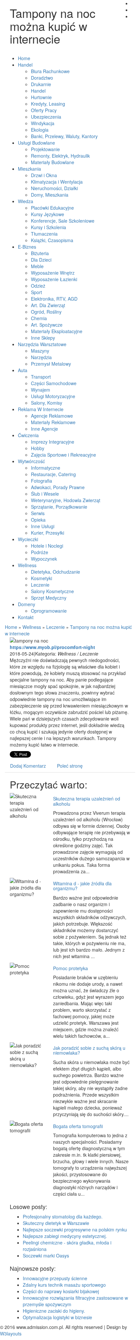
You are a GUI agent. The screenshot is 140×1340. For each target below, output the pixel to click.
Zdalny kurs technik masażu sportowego (64, 1284)
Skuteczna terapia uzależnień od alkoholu (86, 801)
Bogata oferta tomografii (78, 1126)
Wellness (31, 627)
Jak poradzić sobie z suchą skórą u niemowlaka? (89, 1050)
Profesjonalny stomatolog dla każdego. (63, 1216)
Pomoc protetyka (70, 968)
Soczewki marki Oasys (46, 1255)
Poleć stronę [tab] (70, 765)
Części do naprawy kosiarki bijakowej (61, 1291)
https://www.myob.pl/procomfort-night (52, 647)
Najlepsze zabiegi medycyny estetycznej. (65, 1236)
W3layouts (10, 1333)
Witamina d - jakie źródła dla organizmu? (82, 885)
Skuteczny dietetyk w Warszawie (56, 1223)
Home (11, 627)
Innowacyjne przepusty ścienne (55, 1278)
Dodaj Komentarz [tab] (28, 765)
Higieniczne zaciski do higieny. (54, 1310)
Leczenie (55, 627)
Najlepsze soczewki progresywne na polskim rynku (75, 1229)
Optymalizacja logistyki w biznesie (57, 1317)
